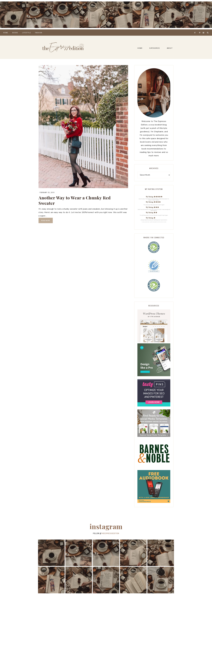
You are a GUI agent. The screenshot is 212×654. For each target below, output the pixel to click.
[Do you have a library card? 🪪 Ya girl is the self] (160, 580)
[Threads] (198, 30)
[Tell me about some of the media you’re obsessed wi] (145, 14)
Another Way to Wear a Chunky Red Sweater (75, 200)
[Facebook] (195, 30)
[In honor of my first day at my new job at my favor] (119, 14)
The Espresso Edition (63, 47)
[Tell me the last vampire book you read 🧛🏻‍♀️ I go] (199, 14)
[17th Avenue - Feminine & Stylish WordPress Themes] (153, 341)
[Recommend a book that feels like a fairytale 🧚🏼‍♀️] (172, 14)
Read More (45, 220)
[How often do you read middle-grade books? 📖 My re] (39, 14)
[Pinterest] (200, 30)
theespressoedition (110, 533)
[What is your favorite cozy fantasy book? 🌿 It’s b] (93, 14)
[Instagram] (203, 30)
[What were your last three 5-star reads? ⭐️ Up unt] (13, 14)
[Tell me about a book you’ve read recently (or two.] (66, 14)
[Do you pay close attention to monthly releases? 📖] (133, 580)
